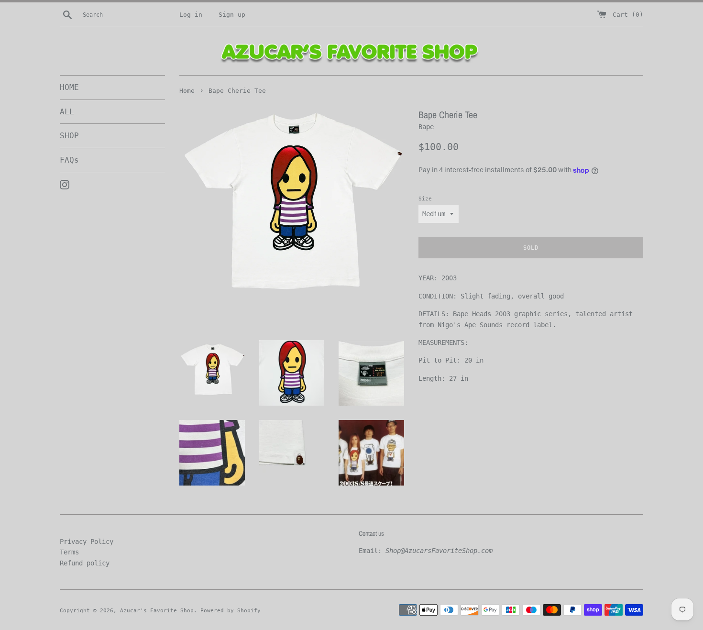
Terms (69, 552)
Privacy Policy (86, 541)
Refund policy (85, 563)
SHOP (69, 135)
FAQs (69, 160)
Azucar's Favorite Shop (157, 611)
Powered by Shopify (230, 611)
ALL (67, 111)
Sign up (232, 14)
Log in (190, 14)
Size (425, 199)
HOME (69, 87)
